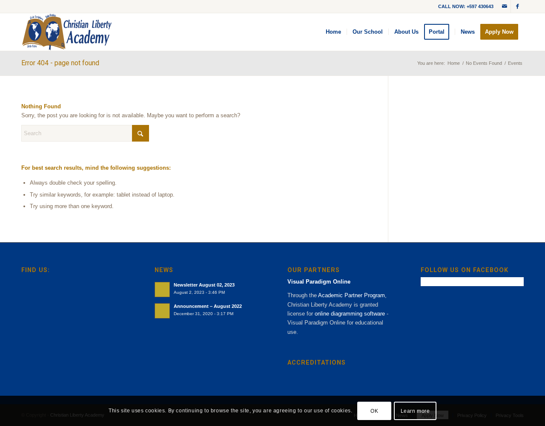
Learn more (415, 411)
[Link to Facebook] (517, 6)
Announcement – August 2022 (208, 306)
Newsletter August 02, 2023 (204, 284)
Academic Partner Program (351, 295)
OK (374, 411)
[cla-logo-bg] (66, 32)
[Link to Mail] (504, 6)
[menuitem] (333, 32)
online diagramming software (350, 313)
